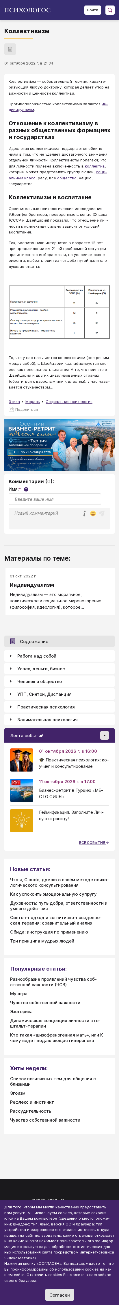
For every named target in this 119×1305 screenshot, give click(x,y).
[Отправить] (102, 513)
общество (67, 178)
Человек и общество (39, 681)
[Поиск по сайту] (110, 10)
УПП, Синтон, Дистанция (44, 694)
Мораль (32, 401)
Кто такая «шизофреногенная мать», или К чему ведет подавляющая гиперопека (56, 1037)
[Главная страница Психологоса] (29, 10)
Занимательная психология (47, 719)
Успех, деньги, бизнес (41, 668)
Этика (14, 401)
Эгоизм (17, 1093)
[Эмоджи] (93, 514)
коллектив (95, 166)
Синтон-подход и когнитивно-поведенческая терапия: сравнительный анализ (56, 920)
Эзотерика (21, 1011)
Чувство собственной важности (45, 1002)
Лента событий (27, 735)
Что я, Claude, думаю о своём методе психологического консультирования (59, 882)
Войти (92, 10)
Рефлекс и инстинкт (32, 1102)
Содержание (34, 641)
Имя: (18, 489)
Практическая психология (46, 707)
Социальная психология (69, 401)
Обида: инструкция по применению (49, 932)
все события (92, 842)
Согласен (59, 1295)
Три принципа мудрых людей (42, 941)
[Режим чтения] (10, 49)
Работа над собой (36, 656)
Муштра (18, 993)
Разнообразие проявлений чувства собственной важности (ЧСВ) (53, 981)
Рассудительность (30, 1111)
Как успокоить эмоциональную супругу (53, 894)
